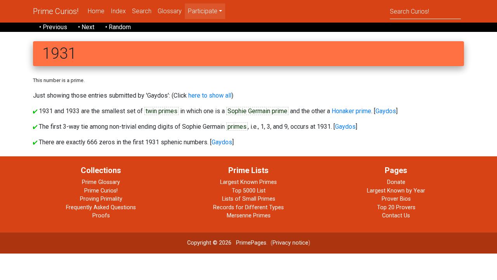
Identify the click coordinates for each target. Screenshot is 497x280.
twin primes (161, 111)
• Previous (53, 27)
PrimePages (251, 243)
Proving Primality (101, 199)
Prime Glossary (101, 182)
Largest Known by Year (396, 190)
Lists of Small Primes (248, 199)
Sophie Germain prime (257, 111)
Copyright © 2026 (209, 243)
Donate (396, 182)
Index (118, 11)
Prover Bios (396, 199)
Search (141, 11)
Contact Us (396, 215)
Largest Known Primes (248, 182)
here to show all (209, 95)
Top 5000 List (249, 190)
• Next (86, 27)
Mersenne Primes (249, 215)
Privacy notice (290, 243)
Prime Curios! (55, 11)
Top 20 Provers (396, 207)
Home (96, 11)
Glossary (170, 11)
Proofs (101, 215)
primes (237, 126)
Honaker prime (351, 111)
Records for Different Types (248, 207)
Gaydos (385, 111)
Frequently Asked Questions (101, 207)
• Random (118, 27)
